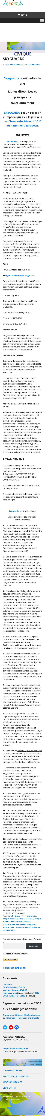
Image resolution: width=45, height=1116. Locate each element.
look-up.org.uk (10, 993)
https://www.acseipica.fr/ (15, 1048)
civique (6, 919)
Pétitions (16, 916)
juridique (37, 919)
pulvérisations (9, 924)
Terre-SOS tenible (22, 927)
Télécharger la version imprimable (22, 1018)
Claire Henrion (34, 64)
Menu (24, 15)
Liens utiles (9, 1088)
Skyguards (11, 78)
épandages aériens (18, 919)
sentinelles (21, 924)
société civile (8, 927)
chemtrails (31, 916)
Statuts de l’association (16, 1076)
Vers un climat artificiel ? (15, 990)
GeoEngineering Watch (14, 987)
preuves (27, 921)
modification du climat (13, 921)
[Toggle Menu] (42, 20)
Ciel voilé (7, 984)
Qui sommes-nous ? (13, 1070)
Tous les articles (14, 968)
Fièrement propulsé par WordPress (16, 1096)
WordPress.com (17, 1099)
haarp (30, 919)
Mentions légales (12, 1082)
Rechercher (34, 946)
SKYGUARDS (13, 58)
